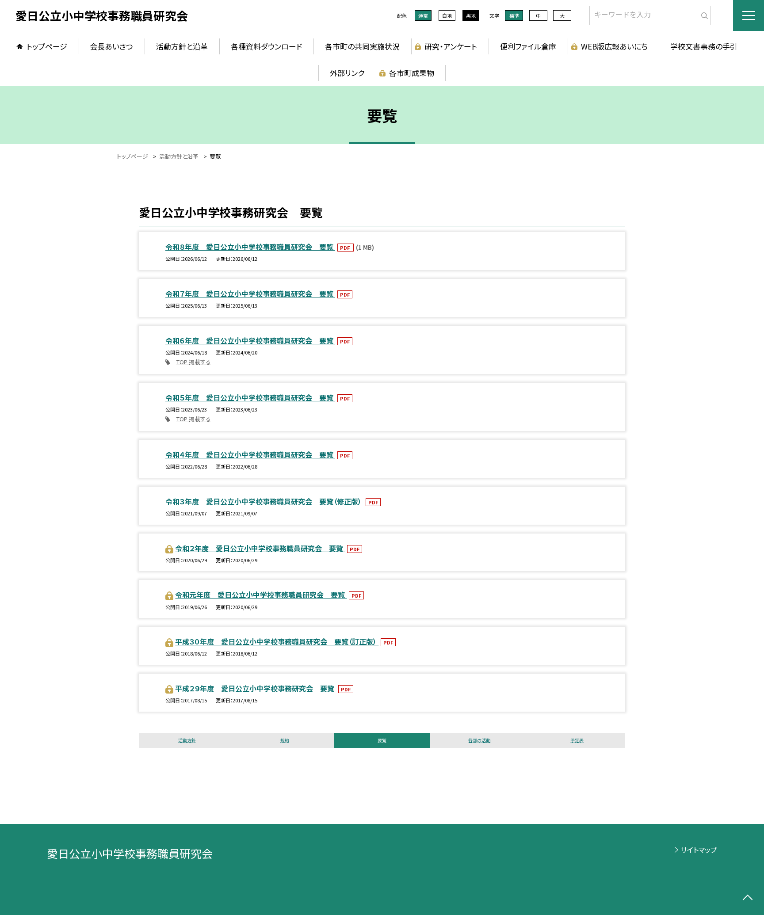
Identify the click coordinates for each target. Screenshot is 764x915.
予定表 (577, 740)
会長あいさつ (111, 46)
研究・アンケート (450, 46)
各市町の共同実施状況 (362, 46)
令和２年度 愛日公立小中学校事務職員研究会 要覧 (260, 548)
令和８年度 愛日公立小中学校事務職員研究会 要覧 (250, 246)
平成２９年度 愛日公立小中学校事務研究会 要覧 (255, 688)
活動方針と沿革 (182, 46)
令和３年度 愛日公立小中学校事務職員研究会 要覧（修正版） (264, 501)
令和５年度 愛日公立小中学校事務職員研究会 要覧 (250, 397)
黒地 (471, 15)
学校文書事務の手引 (703, 46)
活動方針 (187, 740)
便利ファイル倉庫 (528, 46)
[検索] (703, 14)
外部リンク (347, 72)
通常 (423, 15)
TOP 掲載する (193, 362)
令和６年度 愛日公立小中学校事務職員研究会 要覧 (250, 340)
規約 (284, 740)
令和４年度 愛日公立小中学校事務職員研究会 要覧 (250, 454)
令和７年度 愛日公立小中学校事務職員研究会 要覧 (250, 293)
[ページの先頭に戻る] (747, 898)
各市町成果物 (411, 72)
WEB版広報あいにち (614, 46)
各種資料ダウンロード (266, 46)
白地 (447, 15)
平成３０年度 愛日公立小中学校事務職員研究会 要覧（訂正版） (276, 641)
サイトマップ (698, 849)
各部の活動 (479, 740)
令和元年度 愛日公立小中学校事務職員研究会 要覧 (261, 594)
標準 (514, 15)
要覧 (382, 740)
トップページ (47, 46)
